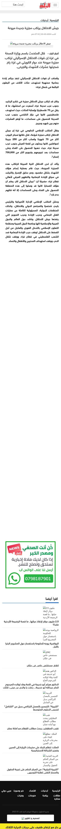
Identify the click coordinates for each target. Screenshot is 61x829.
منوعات (32, 795)
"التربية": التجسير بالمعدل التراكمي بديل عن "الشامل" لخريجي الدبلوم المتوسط (31, 708)
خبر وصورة (19, 790)
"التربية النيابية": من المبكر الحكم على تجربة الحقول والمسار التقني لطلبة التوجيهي (33, 770)
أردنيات (44, 19)
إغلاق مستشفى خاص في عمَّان (43, 665)
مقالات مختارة (56, 796)
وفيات (20, 795)
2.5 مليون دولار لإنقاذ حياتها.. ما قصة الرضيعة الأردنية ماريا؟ (31, 623)
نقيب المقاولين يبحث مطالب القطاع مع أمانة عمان (33, 728)
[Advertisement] (30, 399)
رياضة (45, 795)
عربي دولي (6, 790)
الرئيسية (54, 19)
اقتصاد (32, 790)
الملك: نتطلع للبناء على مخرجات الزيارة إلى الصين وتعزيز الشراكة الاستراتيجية (34, 748)
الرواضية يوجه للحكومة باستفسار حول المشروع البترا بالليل (32, 645)
